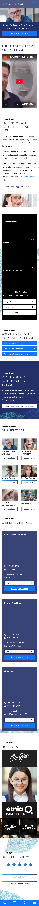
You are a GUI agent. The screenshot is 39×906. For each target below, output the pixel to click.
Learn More (9, 458)
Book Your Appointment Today (19, 187)
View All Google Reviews (19, 884)
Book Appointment (19, 33)
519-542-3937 (12, 566)
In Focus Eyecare (28, 177)
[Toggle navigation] (33, 4)
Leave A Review (19, 877)
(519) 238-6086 (13, 703)
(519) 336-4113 (13, 634)
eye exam (14, 146)
